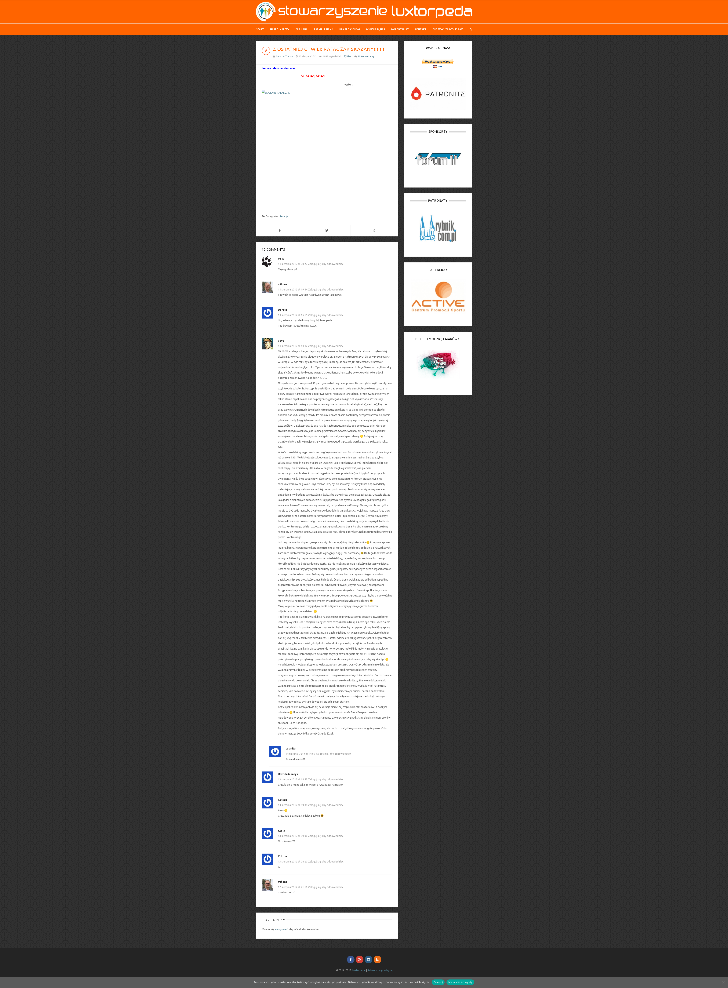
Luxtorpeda (359, 970)
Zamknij (438, 982)
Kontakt (420, 29)
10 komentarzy (366, 56)
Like (349, 56)
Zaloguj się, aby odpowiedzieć (326, 263)
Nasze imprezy (279, 29)
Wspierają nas (375, 29)
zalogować (281, 929)
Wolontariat (400, 29)
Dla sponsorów (349, 29)
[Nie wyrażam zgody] (723, 982)
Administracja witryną (379, 970)
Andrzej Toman (284, 56)
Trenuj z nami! (323, 29)
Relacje (284, 216)
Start (260, 29)
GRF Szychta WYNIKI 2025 (448, 29)
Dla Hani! (302, 29)
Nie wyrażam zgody (460, 982)
